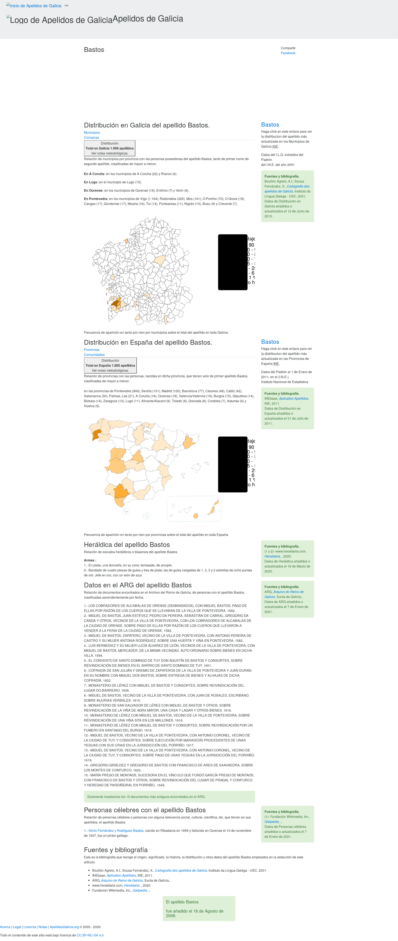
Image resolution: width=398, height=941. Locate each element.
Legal (17, 926)
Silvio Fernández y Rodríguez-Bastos (116, 830)
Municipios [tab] (92, 132)
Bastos (271, 124)
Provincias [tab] (92, 349)
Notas (43, 926)
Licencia (30, 926)
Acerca (5, 926)
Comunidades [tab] (94, 354)
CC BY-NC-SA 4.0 (90, 935)
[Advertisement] (199, 90)
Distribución (110, 148)
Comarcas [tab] (91, 137)
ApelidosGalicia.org (64, 926)
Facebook (288, 52)
